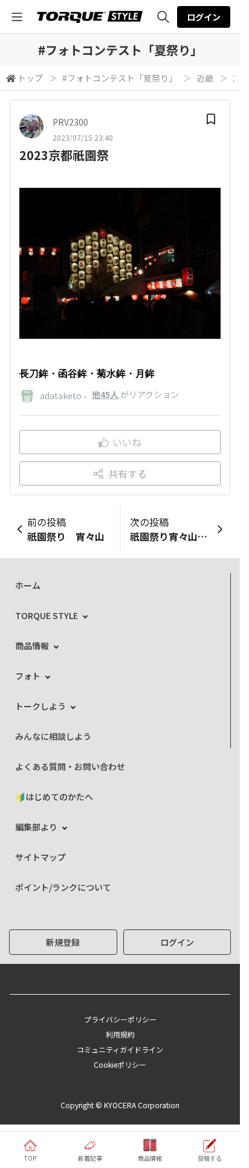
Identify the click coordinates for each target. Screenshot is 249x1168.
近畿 (204, 78)
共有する (127, 473)
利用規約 (120, 1034)
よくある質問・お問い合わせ (70, 766)
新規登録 (63, 942)
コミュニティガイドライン (120, 1049)
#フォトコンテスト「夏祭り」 (119, 78)
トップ (30, 78)
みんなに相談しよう (53, 736)
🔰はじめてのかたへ (54, 797)
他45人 (105, 394)
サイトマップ (40, 857)
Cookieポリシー (120, 1064)
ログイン (204, 17)
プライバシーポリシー (120, 1019)
